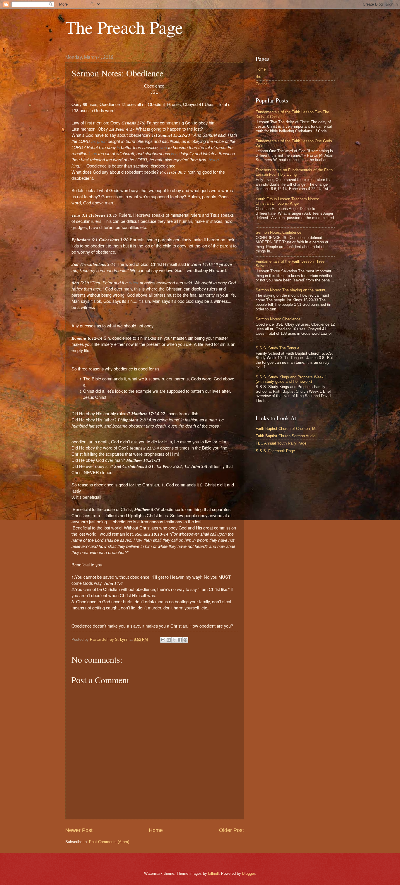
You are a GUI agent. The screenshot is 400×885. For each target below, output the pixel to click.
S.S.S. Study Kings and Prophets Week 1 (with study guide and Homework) (291, 379)
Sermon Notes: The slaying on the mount (290, 290)
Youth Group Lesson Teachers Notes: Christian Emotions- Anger (287, 201)
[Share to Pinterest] (185, 640)
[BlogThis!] (169, 640)
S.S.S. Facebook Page (275, 451)
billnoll (213, 873)
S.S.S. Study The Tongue (277, 348)
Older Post (231, 830)
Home (156, 830)
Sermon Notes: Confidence (278, 232)
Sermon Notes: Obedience (278, 319)
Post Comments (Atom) (109, 842)
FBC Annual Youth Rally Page (281, 443)
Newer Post (79, 830)
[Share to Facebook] (180, 640)
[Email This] (163, 640)
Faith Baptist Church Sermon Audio (285, 436)
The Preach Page (124, 27)
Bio (258, 76)
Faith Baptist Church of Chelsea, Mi (286, 428)
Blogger (248, 873)
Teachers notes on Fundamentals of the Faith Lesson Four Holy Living (294, 172)
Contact (262, 84)
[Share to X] (174, 640)
